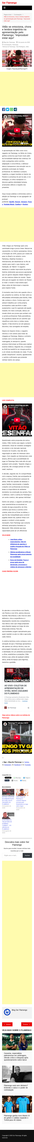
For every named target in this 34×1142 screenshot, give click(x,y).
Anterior (8, 1024)
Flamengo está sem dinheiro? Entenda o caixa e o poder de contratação (16, 1087)
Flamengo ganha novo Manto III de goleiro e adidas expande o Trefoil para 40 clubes (17, 1118)
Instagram (7, 765)
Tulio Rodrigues (20, 46)
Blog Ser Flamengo (9, 42)
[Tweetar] (7, 109)
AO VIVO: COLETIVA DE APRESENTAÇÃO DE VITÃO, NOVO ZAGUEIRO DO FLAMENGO (8, 800)
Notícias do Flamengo (9, 46)
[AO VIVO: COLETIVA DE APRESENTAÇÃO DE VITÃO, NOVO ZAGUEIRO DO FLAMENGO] (8, 792)
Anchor (25, 204)
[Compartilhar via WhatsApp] (11, 109)
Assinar (27, 855)
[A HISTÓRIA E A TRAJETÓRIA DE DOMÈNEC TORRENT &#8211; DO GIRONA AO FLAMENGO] (8, 815)
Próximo (25, 1024)
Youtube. (28, 765)
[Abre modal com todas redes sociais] (15, 109)
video (27, 46)
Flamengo (15, 44)
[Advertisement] (17, 89)
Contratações (8, 44)
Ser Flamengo (9, 2)
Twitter (26, 762)
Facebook (17, 765)
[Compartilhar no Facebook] (3, 109)
